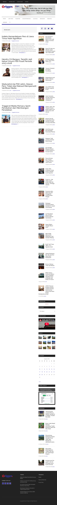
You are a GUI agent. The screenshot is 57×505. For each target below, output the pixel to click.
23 (54, 371)
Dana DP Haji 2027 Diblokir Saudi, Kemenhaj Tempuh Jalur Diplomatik (50, 50)
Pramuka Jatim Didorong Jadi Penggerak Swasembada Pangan (49, 194)
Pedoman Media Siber (42, 479)
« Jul (39, 381)
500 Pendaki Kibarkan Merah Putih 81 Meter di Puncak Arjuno (49, 149)
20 (46, 371)
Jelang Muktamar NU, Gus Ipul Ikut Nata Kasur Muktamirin (49, 255)
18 (42, 371)
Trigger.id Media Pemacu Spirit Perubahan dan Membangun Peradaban (16, 108)
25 (42, 374)
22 (51, 371)
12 (44, 369)
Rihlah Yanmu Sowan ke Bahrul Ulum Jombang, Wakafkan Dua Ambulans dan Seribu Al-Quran (49, 276)
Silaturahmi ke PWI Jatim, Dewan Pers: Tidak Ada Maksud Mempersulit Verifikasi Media (19, 86)
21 (49, 371)
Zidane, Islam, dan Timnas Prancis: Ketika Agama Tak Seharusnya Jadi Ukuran (50, 109)
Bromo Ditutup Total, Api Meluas (49, 264)
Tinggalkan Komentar (15, 40)
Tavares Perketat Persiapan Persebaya (49, 70)
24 (39, 374)
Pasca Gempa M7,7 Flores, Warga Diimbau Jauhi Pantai (49, 160)
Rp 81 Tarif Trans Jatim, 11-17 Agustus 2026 (49, 246)
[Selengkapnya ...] (22, 52)
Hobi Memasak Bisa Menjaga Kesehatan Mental (50, 131)
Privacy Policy (41, 482)
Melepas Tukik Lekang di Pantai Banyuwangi (49, 140)
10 (39, 369)
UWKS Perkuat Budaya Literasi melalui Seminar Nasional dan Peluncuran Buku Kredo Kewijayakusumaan (46, 290)
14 (49, 369)
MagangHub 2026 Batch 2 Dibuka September (50, 79)
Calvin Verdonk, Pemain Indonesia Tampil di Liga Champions (50, 98)
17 (39, 371)
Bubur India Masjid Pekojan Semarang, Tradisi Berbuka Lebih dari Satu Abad (50, 426)
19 (44, 371)
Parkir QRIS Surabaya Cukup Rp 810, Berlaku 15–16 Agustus (49, 171)
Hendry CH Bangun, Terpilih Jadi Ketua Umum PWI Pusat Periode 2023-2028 (17, 61)
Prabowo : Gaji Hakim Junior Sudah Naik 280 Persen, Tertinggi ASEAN (49, 182)
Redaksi (40, 477)
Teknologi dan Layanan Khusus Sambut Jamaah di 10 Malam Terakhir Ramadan (50, 414)
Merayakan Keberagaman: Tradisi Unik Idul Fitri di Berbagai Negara (49, 451)
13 (46, 369)
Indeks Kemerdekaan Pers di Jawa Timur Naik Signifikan (18, 37)
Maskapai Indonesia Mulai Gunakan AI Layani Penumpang (50, 205)
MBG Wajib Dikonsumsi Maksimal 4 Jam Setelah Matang (49, 235)
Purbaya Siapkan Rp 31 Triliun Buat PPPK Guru (49, 60)
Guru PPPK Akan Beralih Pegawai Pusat (49, 88)
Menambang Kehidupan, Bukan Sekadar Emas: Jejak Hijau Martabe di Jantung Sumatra (50, 439)
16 (54, 369)
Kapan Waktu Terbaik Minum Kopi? (49, 226)
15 (51, 369)
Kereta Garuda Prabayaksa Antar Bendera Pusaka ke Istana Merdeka (50, 120)
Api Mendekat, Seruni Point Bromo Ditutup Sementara (49, 216)
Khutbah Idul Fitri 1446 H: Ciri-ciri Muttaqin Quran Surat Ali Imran (49, 462)
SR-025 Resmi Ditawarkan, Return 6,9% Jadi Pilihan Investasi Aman (49, 39)
